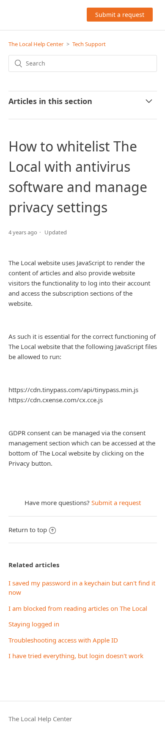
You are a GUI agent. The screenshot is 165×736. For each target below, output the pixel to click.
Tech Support (89, 44)
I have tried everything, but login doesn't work (75, 655)
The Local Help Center (35, 44)
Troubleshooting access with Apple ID (63, 640)
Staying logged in (33, 624)
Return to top (27, 529)
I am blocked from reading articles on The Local (77, 608)
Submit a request (119, 15)
